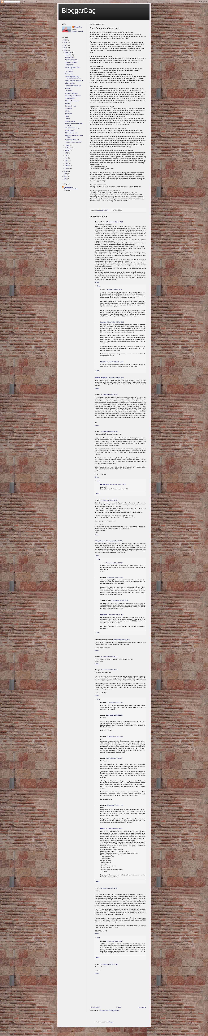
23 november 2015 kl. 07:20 (115, 736)
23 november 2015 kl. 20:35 (114, 828)
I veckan (67, 119)
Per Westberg (104, 484)
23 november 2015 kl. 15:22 (115, 614)
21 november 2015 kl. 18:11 (114, 541)
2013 (65, 174)
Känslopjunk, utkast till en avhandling (72, 68)
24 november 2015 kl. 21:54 (109, 964)
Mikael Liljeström (100, 541)
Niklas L (102, 828)
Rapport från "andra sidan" (71, 189)
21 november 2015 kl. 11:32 (115, 322)
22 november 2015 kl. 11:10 (109, 656)
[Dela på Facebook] (119, 210)
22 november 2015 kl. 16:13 (115, 703)
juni (66, 155)
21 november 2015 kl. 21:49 (115, 577)
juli (66, 153)
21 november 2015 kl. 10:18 (114, 289)
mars (66, 163)
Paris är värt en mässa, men (73, 85)
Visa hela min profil (77, 31)
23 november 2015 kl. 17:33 (109, 888)
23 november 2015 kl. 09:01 (114, 758)
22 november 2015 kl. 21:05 (114, 715)
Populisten (103, 322)
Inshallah (67, 88)
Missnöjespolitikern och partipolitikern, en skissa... (73, 77)
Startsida (119, 1007)
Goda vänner (69, 71)
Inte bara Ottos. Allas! (71, 59)
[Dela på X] (117, 210)
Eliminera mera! (69, 98)
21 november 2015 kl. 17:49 (109, 500)
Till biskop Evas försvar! (72, 101)
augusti (67, 150)
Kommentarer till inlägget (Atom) (109, 1010)
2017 (65, 45)
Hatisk (67, 116)
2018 (65, 42)
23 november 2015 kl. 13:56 (115, 805)
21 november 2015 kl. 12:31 (109, 394)
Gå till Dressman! (70, 83)
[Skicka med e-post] (113, 210)
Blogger (111, 1022)
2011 (65, 179)
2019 (65, 40)
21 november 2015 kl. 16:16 (115, 362)
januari (67, 168)
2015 (65, 50)
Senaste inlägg (94, 1007)
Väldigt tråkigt (69, 65)
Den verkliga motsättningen (73, 96)
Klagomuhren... (68, 187)
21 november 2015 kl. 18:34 (121, 639)
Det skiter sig (69, 74)
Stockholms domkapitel (72, 139)
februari (67, 165)
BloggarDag (79, 10)
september (68, 148)
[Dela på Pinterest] (121, 210)
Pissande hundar (70, 121)
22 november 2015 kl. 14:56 (120, 600)
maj (66, 158)
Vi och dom (68, 108)
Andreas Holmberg (101, 377)
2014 (65, 171)
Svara (97, 282)
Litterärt (67, 111)
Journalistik (68, 113)
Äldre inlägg (142, 1007)
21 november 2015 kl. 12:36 (109, 431)
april (66, 160)
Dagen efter (68, 91)
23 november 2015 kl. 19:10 (115, 941)
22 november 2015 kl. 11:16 (117, 484)
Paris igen (68, 103)
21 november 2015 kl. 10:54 (115, 377)
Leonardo (103, 362)
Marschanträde (69, 57)
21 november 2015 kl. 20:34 (114, 563)
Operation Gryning (70, 106)
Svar (98, 286)
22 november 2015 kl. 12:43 (109, 670)
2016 (65, 47)
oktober (67, 145)
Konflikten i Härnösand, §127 (73, 142)
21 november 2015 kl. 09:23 (114, 222)
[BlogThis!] (115, 210)
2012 (65, 176)
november (68, 55)
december (68, 52)
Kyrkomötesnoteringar (71, 93)
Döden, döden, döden (71, 133)
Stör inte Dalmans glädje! (72, 128)
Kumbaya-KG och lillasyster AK (74, 80)
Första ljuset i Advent (71, 62)
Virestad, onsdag (70, 130)
